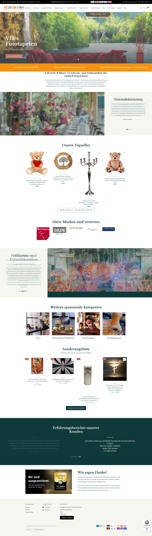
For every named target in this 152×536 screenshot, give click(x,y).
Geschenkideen (83, 8)
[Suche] (140, 8)
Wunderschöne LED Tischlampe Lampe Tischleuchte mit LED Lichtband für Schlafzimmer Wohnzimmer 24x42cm (115, 382)
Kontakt (119, 8)
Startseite (28, 8)
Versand (27, 507)
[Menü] (149, 520)
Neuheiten (36, 8)
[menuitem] (28, 8)
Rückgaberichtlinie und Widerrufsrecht (70, 507)
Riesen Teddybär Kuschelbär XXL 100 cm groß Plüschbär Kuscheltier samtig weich (114, 180)
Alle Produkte (111, 8)
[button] (14, 56)
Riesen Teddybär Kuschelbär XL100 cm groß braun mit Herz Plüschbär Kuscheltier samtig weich (37, 182)
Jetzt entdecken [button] (127, 119)
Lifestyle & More (37, 178)
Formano (37, 371)
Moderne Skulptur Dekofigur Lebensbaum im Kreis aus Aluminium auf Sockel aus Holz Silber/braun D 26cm (63, 178)
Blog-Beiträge (29, 512)
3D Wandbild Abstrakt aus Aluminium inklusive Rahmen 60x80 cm (63, 374)
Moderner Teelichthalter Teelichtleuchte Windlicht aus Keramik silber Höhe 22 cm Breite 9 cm (89, 392)
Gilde (89, 389)
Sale (104, 8)
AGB (61, 512)
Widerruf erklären (67, 517)
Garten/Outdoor (95, 8)
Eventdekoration (58, 8)
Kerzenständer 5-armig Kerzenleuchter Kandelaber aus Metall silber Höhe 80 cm (89, 202)
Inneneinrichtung (46, 8)
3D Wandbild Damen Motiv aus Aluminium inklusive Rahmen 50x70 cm (37, 375)
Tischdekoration (71, 8)
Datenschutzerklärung (66, 509)
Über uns (27, 509)
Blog (125, 8)
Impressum (63, 514)
